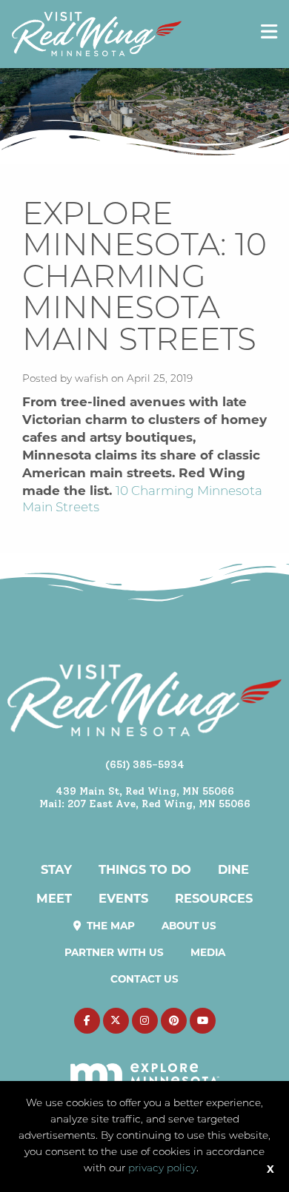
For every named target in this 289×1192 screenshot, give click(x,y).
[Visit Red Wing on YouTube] (203, 1021)
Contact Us (144, 979)
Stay (56, 869)
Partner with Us (114, 952)
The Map (109, 926)
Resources (214, 898)
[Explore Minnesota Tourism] (144, 1065)
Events (123, 898)
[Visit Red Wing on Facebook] (87, 1021)
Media (207, 952)
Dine (233, 869)
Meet (54, 898)
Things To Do (145, 869)
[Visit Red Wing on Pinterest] (174, 1021)
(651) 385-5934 (145, 764)
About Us (189, 926)
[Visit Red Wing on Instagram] (145, 1021)
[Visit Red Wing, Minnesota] (97, 33)
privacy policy (162, 1169)
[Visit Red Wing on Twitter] (116, 1021)
